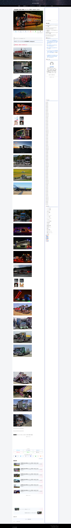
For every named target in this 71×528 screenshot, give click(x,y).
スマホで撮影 (48, 212)
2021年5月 (47, 190)
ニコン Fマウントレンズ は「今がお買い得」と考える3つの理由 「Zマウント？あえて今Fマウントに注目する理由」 (52, 51)
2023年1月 (47, 162)
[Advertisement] (28, 35)
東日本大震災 (48, 229)
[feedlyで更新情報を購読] (35, 456)
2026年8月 (47, 102)
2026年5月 (47, 106)
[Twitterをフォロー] (20, 456)
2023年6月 (47, 155)
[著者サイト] (15, 456)
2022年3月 (47, 176)
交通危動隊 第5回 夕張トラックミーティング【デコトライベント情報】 (52, 33)
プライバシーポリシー (55, 525)
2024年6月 (47, 138)
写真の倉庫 (15, 434)
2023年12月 (47, 146)
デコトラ (25, 434)
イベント (22, 434)
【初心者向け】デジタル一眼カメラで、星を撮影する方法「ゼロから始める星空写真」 (52, 56)
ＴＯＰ (51, 525)
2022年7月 (47, 170)
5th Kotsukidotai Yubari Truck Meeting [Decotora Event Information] (51, 35)
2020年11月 (47, 198)
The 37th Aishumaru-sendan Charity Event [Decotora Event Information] (51, 28)
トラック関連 (48, 216)
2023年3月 (47, 159)
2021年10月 (47, 183)
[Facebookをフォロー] (25, 456)
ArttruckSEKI (50, 57)
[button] (57, 20)
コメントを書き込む (28, 519)
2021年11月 (47, 181)
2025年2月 (47, 127)
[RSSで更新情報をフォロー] (40, 456)
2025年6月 (47, 121)
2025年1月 (47, 128)
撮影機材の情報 (49, 225)
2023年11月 (47, 148)
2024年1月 (47, 145)
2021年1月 (47, 195)
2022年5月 (47, 173)
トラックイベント (49, 215)
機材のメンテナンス (49, 231)
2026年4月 (47, 107)
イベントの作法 (49, 208)
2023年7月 (47, 153)
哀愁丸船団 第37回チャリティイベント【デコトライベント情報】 (52, 26)
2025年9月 (47, 117)
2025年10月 (47, 116)
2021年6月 (47, 188)
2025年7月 (47, 120)
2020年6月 (47, 202)
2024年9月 (47, 134)
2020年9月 (47, 201)
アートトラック (18, 434)
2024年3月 (47, 142)
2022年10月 (47, 166)
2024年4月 (47, 141)
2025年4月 (47, 124)
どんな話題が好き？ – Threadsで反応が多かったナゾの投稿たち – (52, 31)
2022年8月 (47, 169)
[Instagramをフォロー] (30, 456)
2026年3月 (47, 109)
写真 (27, 434)
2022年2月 (47, 177)
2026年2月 (47, 110)
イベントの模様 (49, 209)
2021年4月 (47, 191)
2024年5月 (47, 139)
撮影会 (32, 434)
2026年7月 (47, 103)
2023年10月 (47, 149)
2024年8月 (47, 135)
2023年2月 (47, 160)
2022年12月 (47, 163)
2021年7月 (47, 187)
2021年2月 (47, 194)
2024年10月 (47, 132)
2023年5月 (47, 156)
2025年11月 (47, 114)
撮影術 (48, 228)
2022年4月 (47, 174)
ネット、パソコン (49, 218)
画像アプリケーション (49, 232)
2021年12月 (47, 180)
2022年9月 (47, 167)
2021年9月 (47, 184)
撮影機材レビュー (49, 226)
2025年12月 (47, 113)
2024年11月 (47, 131)
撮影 (29, 434)
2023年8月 (47, 152)
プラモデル (48, 219)
